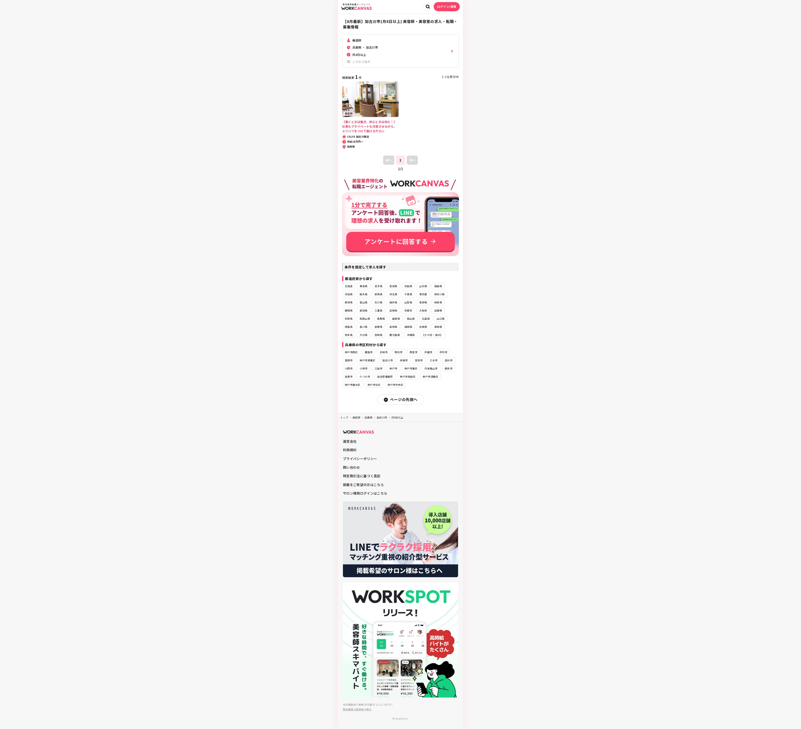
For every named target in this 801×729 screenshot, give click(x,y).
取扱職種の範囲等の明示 (357, 709)
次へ (412, 160)
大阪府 (423, 310)
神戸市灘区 (410, 368)
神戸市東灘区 (367, 360)
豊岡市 (349, 360)
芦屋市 (428, 352)
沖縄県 (411, 335)
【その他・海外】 (432, 335)
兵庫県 (438, 310)
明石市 (398, 352)
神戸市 (393, 368)
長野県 (423, 302)
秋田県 (408, 286)
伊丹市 (443, 352)
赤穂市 (404, 360)
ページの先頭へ (403, 399)
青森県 (363, 286)
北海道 (349, 286)
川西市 (349, 368)
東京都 (423, 294)
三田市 (378, 368)
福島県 (438, 286)
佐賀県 (423, 326)
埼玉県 (393, 294)
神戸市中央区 (395, 384)
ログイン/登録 (446, 6)
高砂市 (448, 360)
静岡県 (349, 310)
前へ (389, 160)
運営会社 (349, 441)
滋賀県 (393, 310)
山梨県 (408, 302)
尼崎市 (384, 352)
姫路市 (369, 352)
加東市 (349, 376)
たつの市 (365, 376)
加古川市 (387, 360)
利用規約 (349, 449)
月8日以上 (397, 417)
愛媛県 (378, 326)
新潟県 (349, 302)
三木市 (433, 360)
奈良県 (349, 318)
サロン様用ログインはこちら (365, 493)
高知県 (393, 326)
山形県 (423, 286)
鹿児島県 (394, 335)
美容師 (356, 417)
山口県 (441, 318)
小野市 (363, 368)
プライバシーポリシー (360, 458)
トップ (344, 417)
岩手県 (378, 286)
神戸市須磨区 (430, 376)
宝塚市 (419, 360)
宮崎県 (378, 335)
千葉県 (408, 294)
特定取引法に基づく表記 (361, 475)
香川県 (363, 326)
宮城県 (393, 286)
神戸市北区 (374, 384)
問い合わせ (351, 467)
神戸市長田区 (408, 376)
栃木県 (363, 294)
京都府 (408, 310)
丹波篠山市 (430, 368)
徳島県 (349, 326)
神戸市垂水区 (352, 384)
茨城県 (349, 294)
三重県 (378, 310)
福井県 (393, 302)
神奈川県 (439, 294)
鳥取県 (381, 318)
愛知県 (363, 310)
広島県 (426, 318)
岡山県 (411, 318)
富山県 (363, 302)
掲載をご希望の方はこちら (363, 484)
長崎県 (438, 326)
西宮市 (413, 352)
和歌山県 (365, 318)
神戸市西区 (351, 352)
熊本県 (349, 335)
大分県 (363, 335)
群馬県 (378, 294)
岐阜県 (438, 302)
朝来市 (448, 368)
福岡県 (408, 326)
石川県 (378, 302)
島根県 (396, 318)
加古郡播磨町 (385, 376)
